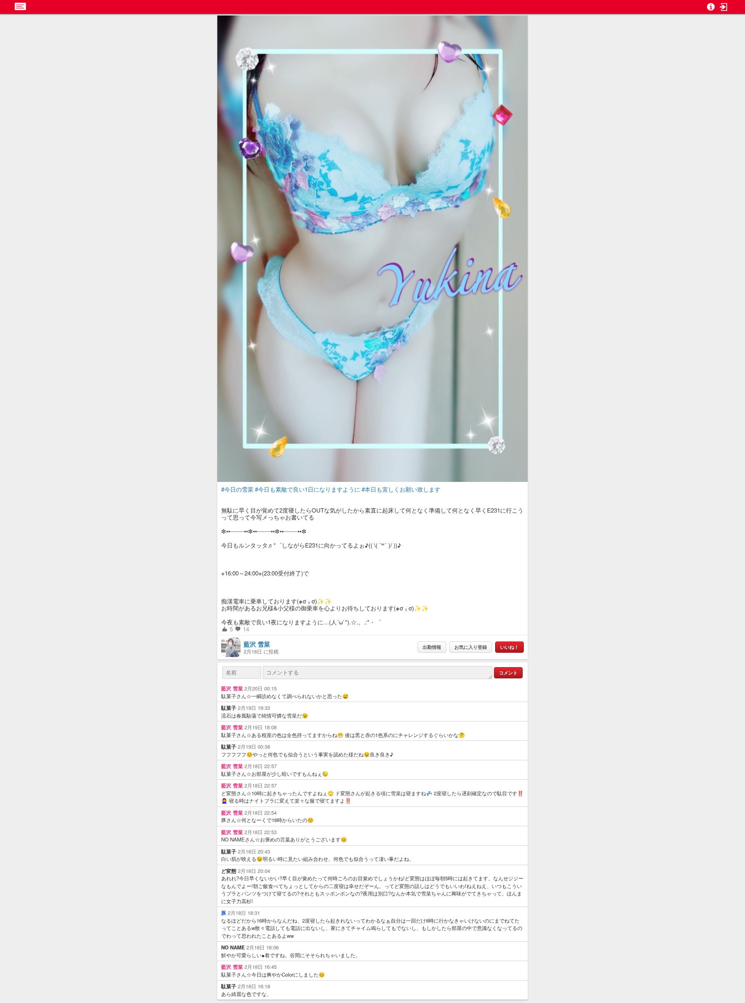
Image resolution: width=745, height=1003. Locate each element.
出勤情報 (432, 646)
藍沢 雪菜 (257, 644)
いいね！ (509, 646)
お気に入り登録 (470, 646)
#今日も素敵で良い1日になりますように (307, 489)
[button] (724, 7)
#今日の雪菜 (237, 489)
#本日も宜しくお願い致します (401, 489)
